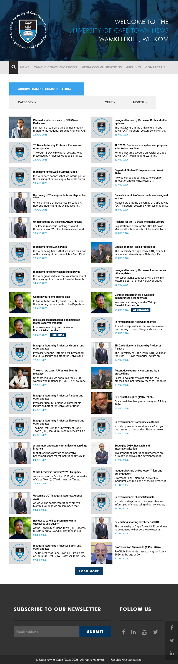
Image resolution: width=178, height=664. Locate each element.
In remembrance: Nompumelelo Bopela (137, 422)
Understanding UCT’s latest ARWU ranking (57, 221)
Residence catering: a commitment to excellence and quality (54, 522)
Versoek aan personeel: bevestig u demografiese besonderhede (134, 296)
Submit (95, 631)
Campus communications (55, 67)
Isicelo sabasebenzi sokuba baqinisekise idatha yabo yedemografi (56, 321)
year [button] (109, 102)
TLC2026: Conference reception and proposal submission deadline (141, 147)
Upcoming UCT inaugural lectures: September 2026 (59, 197)
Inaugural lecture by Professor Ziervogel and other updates (58, 422)
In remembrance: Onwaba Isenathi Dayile (56, 271)
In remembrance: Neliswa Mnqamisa (135, 321)
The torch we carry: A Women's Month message (55, 372)
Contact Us (155, 67)
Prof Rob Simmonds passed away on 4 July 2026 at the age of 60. (140, 553)
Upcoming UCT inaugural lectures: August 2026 (57, 497)
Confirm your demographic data (51, 296)
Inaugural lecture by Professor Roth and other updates (141, 122)
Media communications (101, 67)
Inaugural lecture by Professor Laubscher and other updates (141, 272)
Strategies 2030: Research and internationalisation (132, 447)
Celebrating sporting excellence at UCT (137, 522)
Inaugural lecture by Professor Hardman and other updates (58, 347)
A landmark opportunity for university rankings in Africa (60, 447)
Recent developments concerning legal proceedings (137, 372)
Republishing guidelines (126, 659)
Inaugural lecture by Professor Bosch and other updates (57, 547)
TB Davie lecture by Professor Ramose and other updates (57, 147)
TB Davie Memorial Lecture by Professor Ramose (138, 347)
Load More (89, 571)
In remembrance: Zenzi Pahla (50, 246)
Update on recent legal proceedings (135, 246)
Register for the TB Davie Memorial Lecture (139, 221)
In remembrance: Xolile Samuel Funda (55, 171)
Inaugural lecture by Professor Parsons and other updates (58, 397)
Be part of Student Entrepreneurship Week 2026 (139, 172)
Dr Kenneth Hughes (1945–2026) (134, 397)
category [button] (26, 102)
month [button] (139, 102)
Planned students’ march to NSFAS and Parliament (56, 122)
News (24, 67)
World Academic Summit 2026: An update (57, 472)
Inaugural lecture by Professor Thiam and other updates (138, 472)
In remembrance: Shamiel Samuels (134, 497)
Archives (133, 67)
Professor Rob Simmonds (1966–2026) (138, 547)
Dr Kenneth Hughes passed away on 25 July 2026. (140, 403)
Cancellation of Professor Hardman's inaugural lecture (141, 197)
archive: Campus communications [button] (45, 89)
